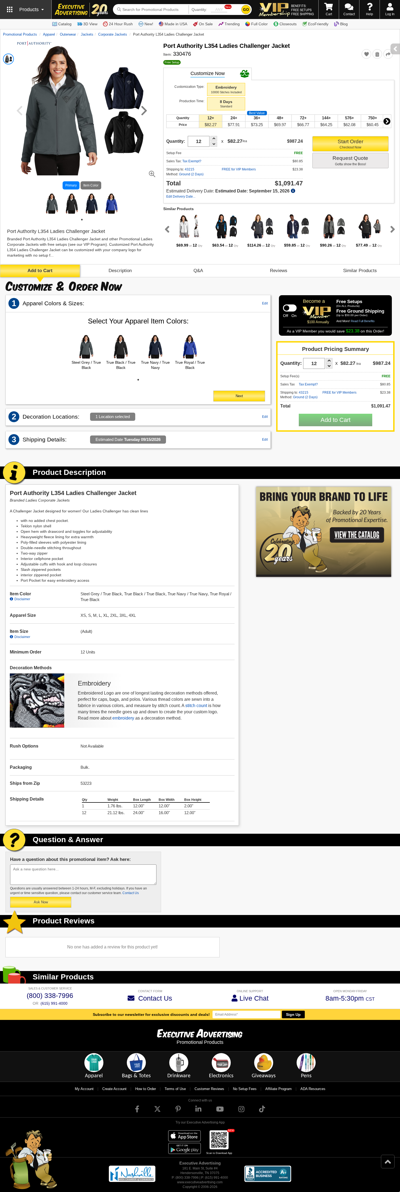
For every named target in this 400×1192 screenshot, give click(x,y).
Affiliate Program (278, 1089)
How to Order (145, 1089)
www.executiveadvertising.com (200, 1182)
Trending (232, 24)
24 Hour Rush (121, 24)
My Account (84, 1089)
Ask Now (41, 902)
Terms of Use (175, 1089)
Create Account (114, 1089)
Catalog (65, 24)
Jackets (87, 34)
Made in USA (176, 24)
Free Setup (172, 62)
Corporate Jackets (112, 34)
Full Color (259, 24)
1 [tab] (82, 219)
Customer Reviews (209, 1089)
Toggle (290, 308)
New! (148, 24)
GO (246, 9)
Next (387, 121)
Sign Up (293, 1014)
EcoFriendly (318, 24)
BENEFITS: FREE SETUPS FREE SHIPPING (302, 10)
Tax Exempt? (191, 161)
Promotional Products (20, 34)
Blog (344, 24)
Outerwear (68, 34)
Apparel (49, 34)
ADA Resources (312, 1089)
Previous (166, 229)
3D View (90, 24)
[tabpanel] (52, 203)
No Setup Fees (245, 1089)
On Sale (206, 24)
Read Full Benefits (363, 321)
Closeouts (288, 24)
